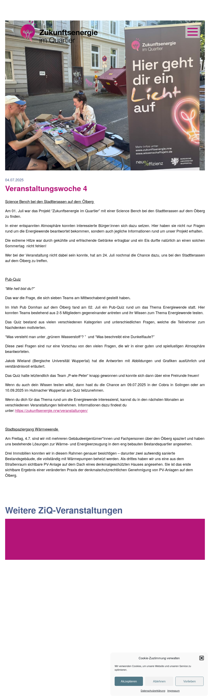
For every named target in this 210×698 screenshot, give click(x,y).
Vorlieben (189, 681)
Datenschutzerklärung (153, 690)
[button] (202, 658)
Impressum (173, 690)
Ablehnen (159, 681)
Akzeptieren (129, 681)
